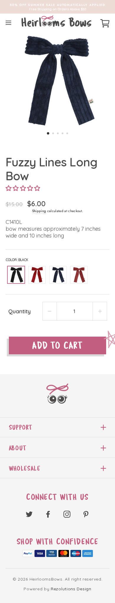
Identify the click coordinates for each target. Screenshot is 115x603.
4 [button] (62, 133)
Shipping (39, 211)
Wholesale (24, 468)
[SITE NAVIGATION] (8, 22)
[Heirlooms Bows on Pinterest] (85, 514)
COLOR (17, 260)
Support (20, 427)
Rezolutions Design (71, 588)
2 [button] (53, 133)
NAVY (58, 274)
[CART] (104, 22)
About (17, 448)
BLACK (16, 274)
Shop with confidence (58, 541)
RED (37, 274)
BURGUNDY (78, 274)
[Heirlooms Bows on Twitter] (29, 514)
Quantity (19, 311)
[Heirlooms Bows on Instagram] (66, 514)
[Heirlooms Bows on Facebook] (48, 514)
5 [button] (67, 133)
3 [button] (58, 133)
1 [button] (48, 133)
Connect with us (57, 497)
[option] (57, 7)
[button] (23, 188)
